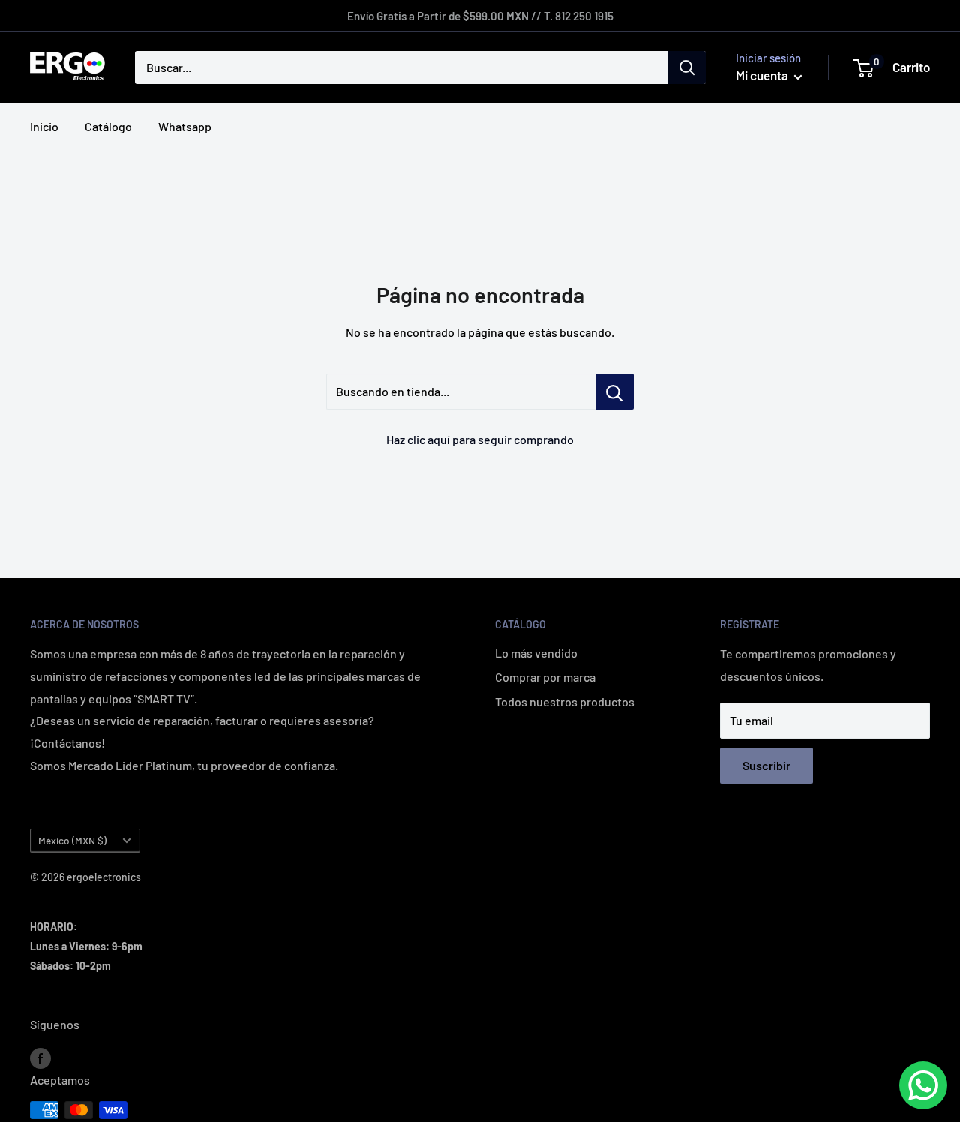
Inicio (44, 126)
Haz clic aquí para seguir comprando (480, 439)
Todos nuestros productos (564, 701)
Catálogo (108, 126)
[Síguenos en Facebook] (40, 1057)
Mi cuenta (763, 75)
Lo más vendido (536, 653)
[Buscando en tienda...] (615, 392)
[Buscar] (687, 67)
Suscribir (766, 765)
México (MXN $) (72, 840)
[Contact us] (923, 1085)
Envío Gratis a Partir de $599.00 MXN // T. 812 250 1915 (480, 15)
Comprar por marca (545, 677)
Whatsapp (185, 126)
